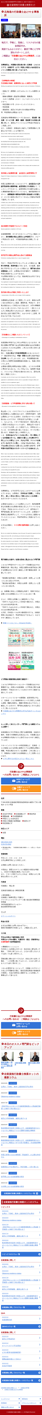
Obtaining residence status (10, 1096)
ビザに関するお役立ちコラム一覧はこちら (18, 759)
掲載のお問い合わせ (7, 1407)
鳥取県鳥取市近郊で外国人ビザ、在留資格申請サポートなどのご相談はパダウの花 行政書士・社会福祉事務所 (21, 1142)
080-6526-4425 (6, 842)
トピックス (13, 1083)
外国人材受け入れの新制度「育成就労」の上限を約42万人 (20, 1156)
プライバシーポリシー (29, 1403)
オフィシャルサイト (8, 916)
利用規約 (4, 1403)
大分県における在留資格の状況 (12, 1186)
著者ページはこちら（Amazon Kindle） (17, 623)
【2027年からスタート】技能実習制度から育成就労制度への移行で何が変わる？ (21, 1107)
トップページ (5, 1399)
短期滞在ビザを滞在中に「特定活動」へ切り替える (20, 1167)
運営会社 (25, 1399)
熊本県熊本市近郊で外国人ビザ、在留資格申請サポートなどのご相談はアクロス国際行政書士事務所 (20, 1129)
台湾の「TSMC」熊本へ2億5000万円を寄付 (17, 1087)
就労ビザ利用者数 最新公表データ (14, 1118)
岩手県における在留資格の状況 (12, 1177)
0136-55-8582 (6, 844)
